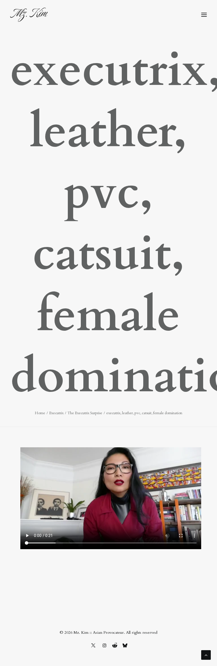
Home (40, 413)
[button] (204, 14)
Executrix (56, 413)
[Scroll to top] (206, 655)
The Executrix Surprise (85, 413)
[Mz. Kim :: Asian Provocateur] (29, 15)
